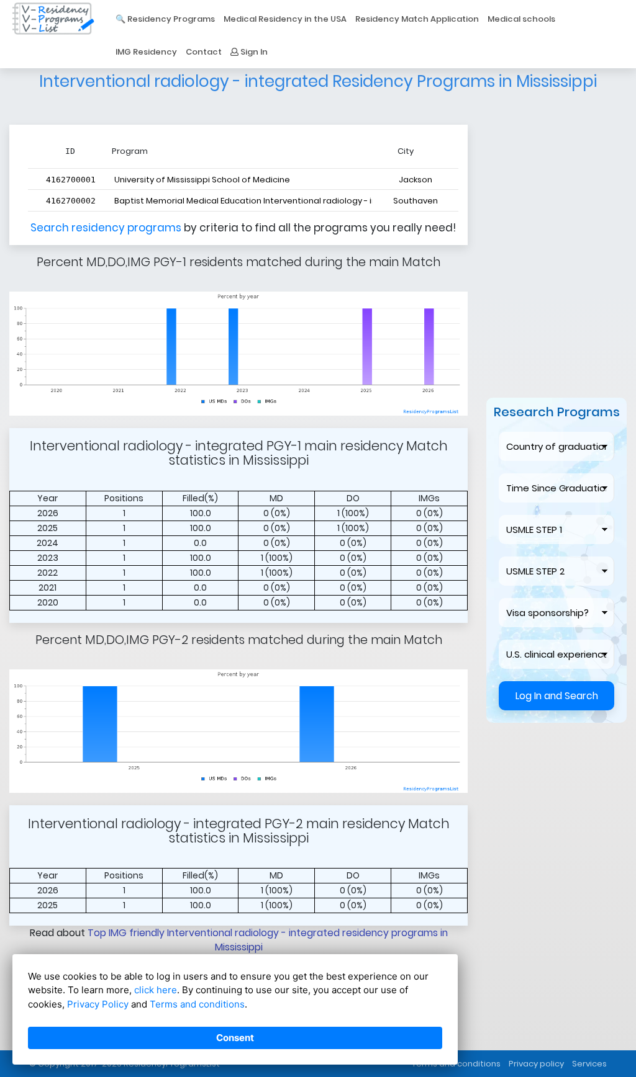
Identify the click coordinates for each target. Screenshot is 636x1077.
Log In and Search (557, 767)
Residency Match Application (417, 19)
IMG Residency (146, 52)
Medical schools (521, 19)
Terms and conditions (197, 1004)
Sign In (253, 52)
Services (589, 1064)
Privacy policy (536, 1064)
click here (155, 990)
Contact (204, 52)
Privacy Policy (98, 1004)
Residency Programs (171, 19)
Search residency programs (107, 227)
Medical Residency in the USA (285, 19)
